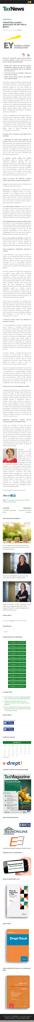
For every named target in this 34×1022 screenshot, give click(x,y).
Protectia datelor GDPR (22, 1018)
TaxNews (15, 1016)
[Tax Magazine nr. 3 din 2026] (17, 794)
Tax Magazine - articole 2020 (17, 664)
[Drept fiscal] (17, 946)
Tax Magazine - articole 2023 (17, 653)
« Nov (4, 757)
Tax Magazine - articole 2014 (17, 686)
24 (17, 753)
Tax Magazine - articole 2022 (17, 657)
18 (21, 751)
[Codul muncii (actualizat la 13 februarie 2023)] (17, 992)
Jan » (8, 757)
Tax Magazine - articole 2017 (17, 675)
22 (9, 753)
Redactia (19, 30)
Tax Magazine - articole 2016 (17, 679)
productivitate (12, 502)
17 (17, 751)
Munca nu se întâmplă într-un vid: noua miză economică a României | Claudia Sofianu (15, 577)
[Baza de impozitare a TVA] (17, 901)
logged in (12, 620)
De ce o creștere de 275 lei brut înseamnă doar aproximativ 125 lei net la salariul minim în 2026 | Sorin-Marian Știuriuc (16, 547)
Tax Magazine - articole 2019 (17, 668)
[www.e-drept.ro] (17, 763)
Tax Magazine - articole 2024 (17, 650)
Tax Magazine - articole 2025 (17, 646)
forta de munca (19, 500)
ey (14, 500)
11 (21, 749)
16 (13, 751)
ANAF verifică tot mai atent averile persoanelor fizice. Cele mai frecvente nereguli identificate (17, 698)
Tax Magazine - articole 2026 (17, 642)
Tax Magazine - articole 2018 (17, 672)
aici (24, 490)
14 (4, 751)
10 (17, 749)
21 (4, 753)
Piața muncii (7, 19)
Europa (11, 500)
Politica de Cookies (10, 1018)
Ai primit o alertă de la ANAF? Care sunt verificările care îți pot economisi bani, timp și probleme (16, 702)
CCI (7, 500)
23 (13, 753)
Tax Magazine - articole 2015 (17, 682)
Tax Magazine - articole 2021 (17, 661)
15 (9, 751)
